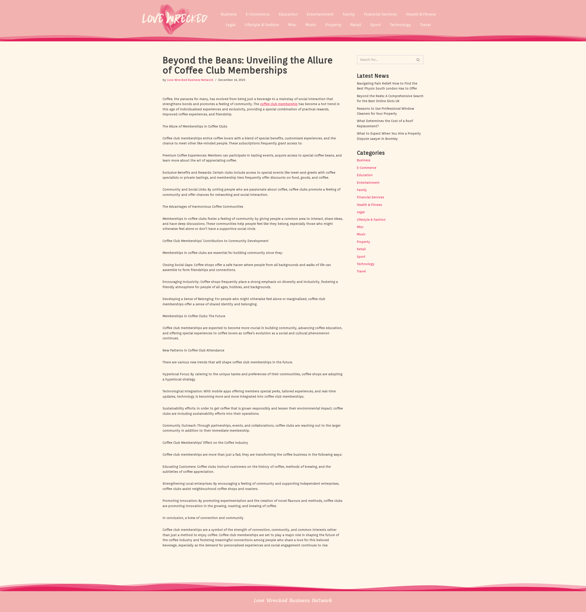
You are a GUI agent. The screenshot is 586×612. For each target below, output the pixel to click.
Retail (355, 24)
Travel (425, 24)
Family (349, 14)
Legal (231, 24)
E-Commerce (258, 14)
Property (333, 24)
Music (311, 24)
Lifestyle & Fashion (262, 24)
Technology (400, 24)
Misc (292, 24)
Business (229, 14)
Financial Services (380, 14)
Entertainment (320, 14)
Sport (375, 24)
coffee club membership (279, 104)
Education (288, 14)
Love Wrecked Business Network (190, 80)
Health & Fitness (421, 14)
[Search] (418, 59)
